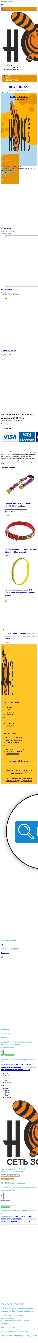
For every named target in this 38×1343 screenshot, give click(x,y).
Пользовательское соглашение (19, 778)
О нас (8, 710)
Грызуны (7, 1079)
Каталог (9, 64)
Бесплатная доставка (8, 351)
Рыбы (7, 1080)
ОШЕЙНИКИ (16, 168)
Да (2, 945)
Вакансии (10, 714)
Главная (3, 166)
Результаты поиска (7, 1179)
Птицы (7, 1077)
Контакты (10, 712)
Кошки (7, 1075)
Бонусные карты (6, 289)
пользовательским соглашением (15, 1070)
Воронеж (5, 953)
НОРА (2, 4)
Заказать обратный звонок (19, 90)
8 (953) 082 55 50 (19, 87)
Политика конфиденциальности (19, 781)
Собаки (7, 1073)
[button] (19, 72)
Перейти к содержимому (7, 1)
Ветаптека (8, 1082)
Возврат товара (12, 742)
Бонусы (9, 65)
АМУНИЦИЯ (8, 168)
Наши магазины (10, 702)
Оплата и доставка (12, 69)
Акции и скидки (6, 228)
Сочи (3, 9)
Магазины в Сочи (12, 67)
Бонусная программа (15, 738)
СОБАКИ (8, 166)
